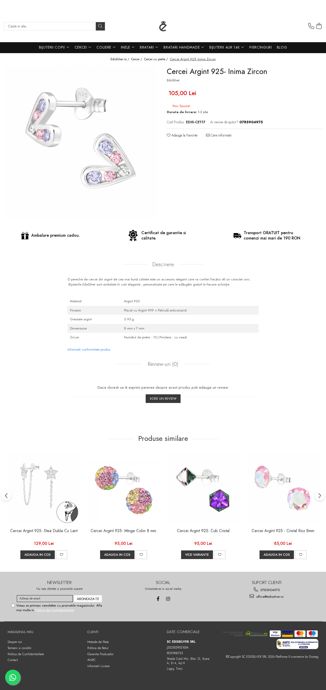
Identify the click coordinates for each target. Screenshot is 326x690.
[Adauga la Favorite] (61, 554)
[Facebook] (158, 598)
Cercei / (137, 59)
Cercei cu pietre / (156, 59)
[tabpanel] (81, 142)
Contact (13, 659)
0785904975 (269, 590)
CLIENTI (92, 631)
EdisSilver (173, 80)
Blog (282, 47)
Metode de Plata (98, 641)
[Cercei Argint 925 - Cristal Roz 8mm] (283, 488)
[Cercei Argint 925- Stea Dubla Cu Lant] (43, 488)
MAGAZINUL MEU (20, 631)
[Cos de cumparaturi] (319, 26)
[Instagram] (168, 598)
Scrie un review (163, 398)
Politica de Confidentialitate (54, 610)
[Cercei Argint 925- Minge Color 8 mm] (123, 488)
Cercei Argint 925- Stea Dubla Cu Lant (43, 531)
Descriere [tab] (163, 264)
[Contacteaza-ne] (311, 26)
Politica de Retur (97, 648)
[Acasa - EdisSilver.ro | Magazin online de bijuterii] (163, 26)
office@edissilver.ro (269, 596)
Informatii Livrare (98, 666)
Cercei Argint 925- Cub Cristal (203, 531)
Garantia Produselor (100, 654)
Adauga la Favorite (183, 135)
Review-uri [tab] (162, 364)
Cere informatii (221, 135)
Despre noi (15, 641)
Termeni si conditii (19, 648)
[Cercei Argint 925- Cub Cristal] (203, 488)
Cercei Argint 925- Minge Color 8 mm (123, 531)
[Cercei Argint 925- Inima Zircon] (81, 142)
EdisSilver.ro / (120, 59)
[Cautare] (100, 26)
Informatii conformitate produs (88, 349)
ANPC (91, 659)
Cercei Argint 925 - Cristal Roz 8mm (283, 531)
